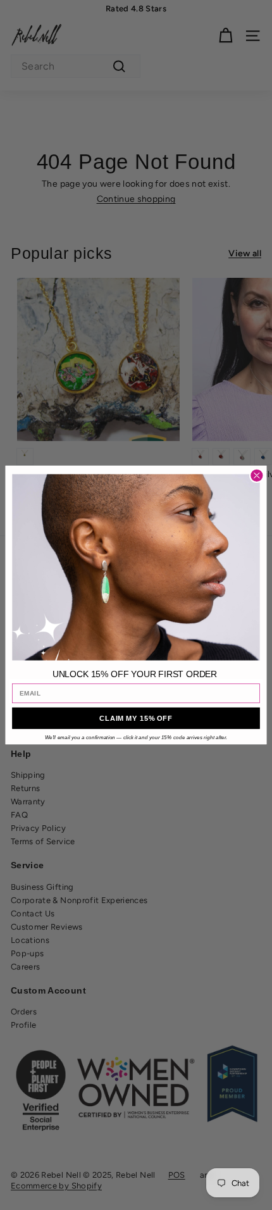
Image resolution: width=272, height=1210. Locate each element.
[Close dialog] (257, 475)
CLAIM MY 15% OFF (135, 718)
